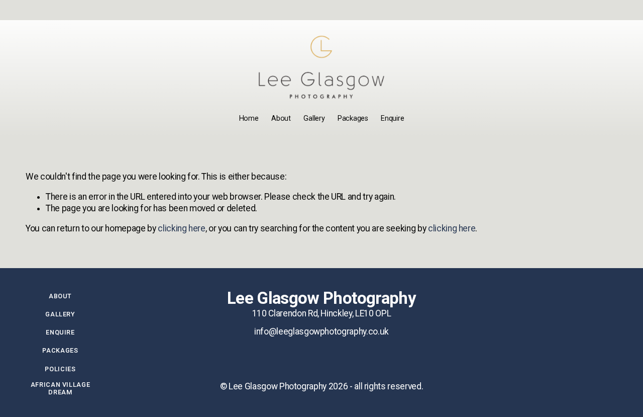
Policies (60, 369)
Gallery (314, 118)
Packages (353, 118)
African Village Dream (60, 388)
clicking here (181, 228)
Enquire (392, 118)
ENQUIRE (60, 332)
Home (249, 118)
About (281, 118)
